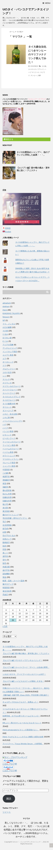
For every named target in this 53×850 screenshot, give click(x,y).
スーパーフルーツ (10, 390)
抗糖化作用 (7, 497)
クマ (4, 365)
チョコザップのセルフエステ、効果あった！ (21, 702)
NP (4, 320)
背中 (4, 560)
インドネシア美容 (10, 352)
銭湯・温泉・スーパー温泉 (13, 581)
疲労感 (5, 529)
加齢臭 (5, 487)
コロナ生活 (7, 372)
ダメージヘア (8, 411)
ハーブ (5, 428)
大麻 (39, 75)
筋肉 (4, 546)
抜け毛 (5, 504)
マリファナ (35, 72)
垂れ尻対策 (7, 490)
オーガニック (8, 362)
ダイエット (7, 407)
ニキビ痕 (6, 418)
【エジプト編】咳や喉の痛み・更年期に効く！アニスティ (26, 653)
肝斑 (4, 549)
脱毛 (4, 563)
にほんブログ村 (10, 764)
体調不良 (6, 477)
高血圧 (5, 595)
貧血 (4, 577)
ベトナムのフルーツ (11, 449)
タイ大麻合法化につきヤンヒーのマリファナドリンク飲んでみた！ (37, 54)
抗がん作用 (7, 494)
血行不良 (6, 570)
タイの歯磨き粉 (9, 404)
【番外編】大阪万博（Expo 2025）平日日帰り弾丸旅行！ (26, 695)
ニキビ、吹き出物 (10, 414)
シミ (4, 376)
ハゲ (4, 424)
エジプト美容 (8, 355)
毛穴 (4, 522)
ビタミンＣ (7, 435)
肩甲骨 (5, 556)
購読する (9, 139)
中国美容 (6, 470)
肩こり (5, 553)
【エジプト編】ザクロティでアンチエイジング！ (22, 660)
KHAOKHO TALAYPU (11, 313)
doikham (6, 306)
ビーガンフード (9, 438)
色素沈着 (6, 567)
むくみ (5, 341)
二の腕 (5, 473)
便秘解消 (6, 480)
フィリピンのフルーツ (12, 442)
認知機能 (6, 574)
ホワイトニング (9, 456)
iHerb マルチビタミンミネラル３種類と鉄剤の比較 (23, 737)
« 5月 (5, 626)
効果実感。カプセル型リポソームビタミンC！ (21, 716)
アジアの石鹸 (8, 345)
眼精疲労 (6, 542)
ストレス (6, 379)
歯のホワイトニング (11, 515)
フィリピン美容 (9, 445)
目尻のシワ (7, 539)
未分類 (5, 508)
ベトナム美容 (8, 452)
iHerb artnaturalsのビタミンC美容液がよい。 (21, 730)
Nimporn (6, 317)
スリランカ (7, 383)
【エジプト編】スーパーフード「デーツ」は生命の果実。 (26, 667)
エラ (4, 359)
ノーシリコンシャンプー (12, 421)
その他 (44, 66)
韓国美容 (6, 588)
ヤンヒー (34, 75)
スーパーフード (9, 393)
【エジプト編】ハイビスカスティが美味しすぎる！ (23, 681)
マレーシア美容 (9, 463)
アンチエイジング (10, 348)
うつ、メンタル (9, 324)
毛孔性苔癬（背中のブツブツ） (15, 518)
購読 (8, 798)
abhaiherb (7, 303)
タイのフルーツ (9, 400)
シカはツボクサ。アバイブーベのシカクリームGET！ (24, 674)
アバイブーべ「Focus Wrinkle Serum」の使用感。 (23, 744)
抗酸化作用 (7, 501)
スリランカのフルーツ (12, 386)
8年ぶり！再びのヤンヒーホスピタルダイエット (22, 723)
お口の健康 (7, 327)
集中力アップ (8, 584)
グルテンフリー (9, 369)
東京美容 (6, 511)
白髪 (4, 532)
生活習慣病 (7, 525)
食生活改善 (7, 591)
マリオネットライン (11, 459)
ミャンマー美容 (9, 466)
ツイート (7, 812)
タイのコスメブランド (36, 69)
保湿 (4, 483)
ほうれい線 (7, 338)
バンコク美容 (8, 431)
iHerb (5, 310)
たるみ (5, 334)
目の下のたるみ (9, 536)
